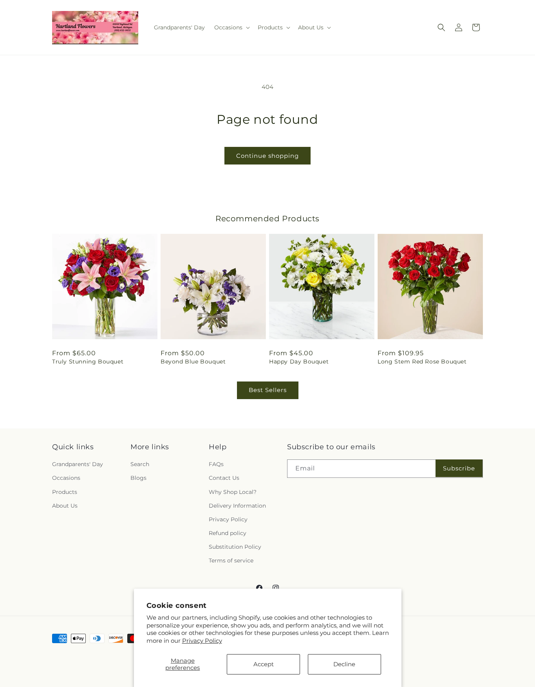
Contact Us (224, 477)
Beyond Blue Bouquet (193, 361)
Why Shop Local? (233, 491)
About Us (65, 505)
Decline (344, 664)
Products (64, 491)
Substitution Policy (235, 546)
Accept (263, 664)
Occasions (66, 477)
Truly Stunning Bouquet (87, 361)
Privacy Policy (202, 640)
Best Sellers (268, 390)
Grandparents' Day (77, 464)
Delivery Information (237, 505)
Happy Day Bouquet (299, 361)
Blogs (138, 477)
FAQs (216, 464)
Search (139, 464)
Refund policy (227, 533)
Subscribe (459, 468)
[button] (231, 27)
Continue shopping (267, 155)
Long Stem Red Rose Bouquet (422, 361)
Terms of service (231, 560)
